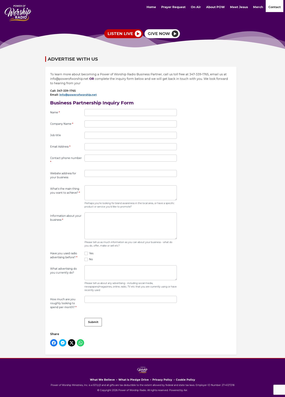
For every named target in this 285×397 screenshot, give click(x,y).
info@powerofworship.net (78, 94)
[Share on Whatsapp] (80, 342)
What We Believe (102, 379)
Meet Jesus (239, 7)
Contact (274, 7)
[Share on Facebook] (53, 342)
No (91, 259)
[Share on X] (71, 342)
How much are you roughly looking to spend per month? (63, 303)
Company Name (61, 123)
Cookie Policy (185, 379)
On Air (196, 7)
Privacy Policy (162, 379)
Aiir (185, 390)
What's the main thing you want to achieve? (65, 190)
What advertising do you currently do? (63, 270)
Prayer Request (173, 7)
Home (151, 7)
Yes (91, 253)
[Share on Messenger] (62, 342)
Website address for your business (63, 175)
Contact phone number (66, 160)
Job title (55, 135)
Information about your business (65, 217)
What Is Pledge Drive (133, 379)
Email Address (60, 146)
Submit (93, 322)
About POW (215, 7)
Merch (258, 7)
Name (55, 112)
